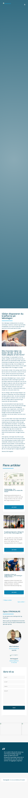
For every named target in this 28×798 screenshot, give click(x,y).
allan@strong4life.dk (14, 648)
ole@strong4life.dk (14, 661)
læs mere (14, 507)
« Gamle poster (15, 600)
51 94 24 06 (14, 662)
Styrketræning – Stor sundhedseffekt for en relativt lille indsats (13, 490)
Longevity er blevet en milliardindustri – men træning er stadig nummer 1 (13, 576)
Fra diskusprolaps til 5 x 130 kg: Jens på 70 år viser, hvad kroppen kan (14, 532)
